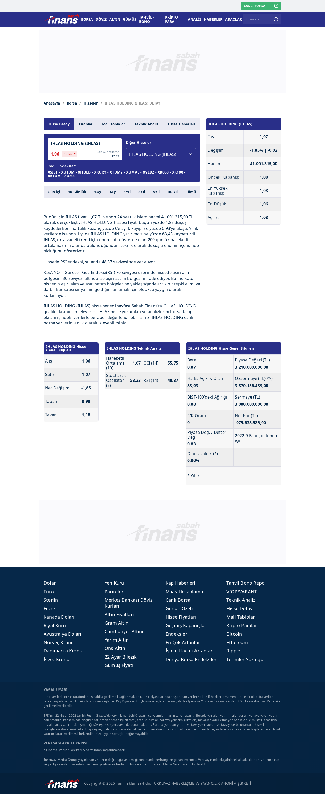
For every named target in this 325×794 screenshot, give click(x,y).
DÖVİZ (101, 19)
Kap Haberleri (181, 583)
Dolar (50, 583)
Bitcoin (234, 634)
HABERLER (213, 19)
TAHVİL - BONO (147, 19)
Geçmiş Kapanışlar (186, 625)
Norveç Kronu (59, 642)
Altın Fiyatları (119, 614)
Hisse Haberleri (181, 124)
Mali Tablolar (113, 124)
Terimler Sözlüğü (244, 659)
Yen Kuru (114, 583)
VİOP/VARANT (241, 592)
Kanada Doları (59, 617)
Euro (49, 592)
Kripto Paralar (241, 625)
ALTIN (114, 19)
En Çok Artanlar (183, 642)
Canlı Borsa (178, 600)
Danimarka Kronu (63, 651)
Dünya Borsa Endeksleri (192, 659)
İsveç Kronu (56, 659)
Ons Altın (115, 648)
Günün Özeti (179, 608)
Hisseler (91, 103)
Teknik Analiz (147, 124)
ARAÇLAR (233, 19)
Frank (50, 608)
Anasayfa (52, 103)
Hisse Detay (59, 124)
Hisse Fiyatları (181, 617)
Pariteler (114, 592)
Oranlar (85, 124)
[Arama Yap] (276, 19)
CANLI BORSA (254, 6)
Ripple (233, 651)
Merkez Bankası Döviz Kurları (128, 603)
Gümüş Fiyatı (119, 665)
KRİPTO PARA (171, 19)
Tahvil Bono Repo (245, 583)
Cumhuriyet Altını (124, 631)
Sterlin (51, 600)
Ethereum (237, 642)
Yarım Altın (117, 640)
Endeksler (176, 634)
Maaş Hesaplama (184, 592)
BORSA (87, 19)
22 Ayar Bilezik (121, 657)
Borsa (72, 103)
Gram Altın (116, 623)
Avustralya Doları (62, 634)
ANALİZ (194, 19)
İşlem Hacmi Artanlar (189, 651)
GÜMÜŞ (130, 19)
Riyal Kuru (55, 625)
